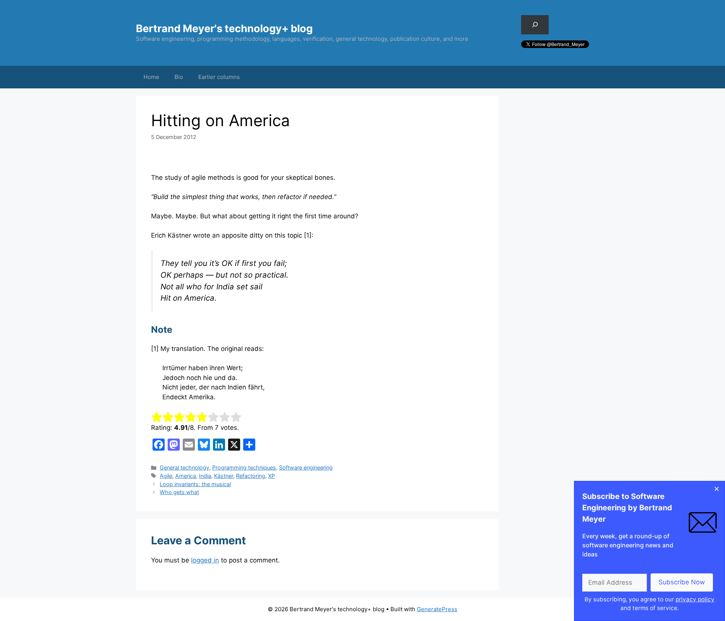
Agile (166, 476)
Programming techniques (244, 467)
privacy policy (695, 599)
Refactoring (250, 476)
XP (271, 476)
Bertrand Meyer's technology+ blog (224, 28)
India (205, 476)
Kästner (223, 476)
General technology (184, 467)
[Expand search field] (535, 24)
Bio (178, 76)
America (185, 476)
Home (151, 76)
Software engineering (306, 467)
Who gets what (179, 492)
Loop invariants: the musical (195, 484)
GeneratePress (437, 609)
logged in (205, 560)
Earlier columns (219, 76)
